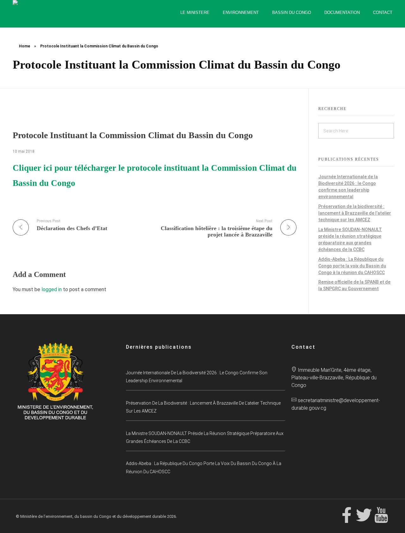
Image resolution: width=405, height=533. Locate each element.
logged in (52, 289)
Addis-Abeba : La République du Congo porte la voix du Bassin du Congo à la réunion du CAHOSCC (352, 266)
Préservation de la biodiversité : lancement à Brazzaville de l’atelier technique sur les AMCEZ (354, 213)
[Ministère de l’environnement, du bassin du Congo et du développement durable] (70, 14)
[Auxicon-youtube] (381, 515)
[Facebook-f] (346, 515)
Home (24, 46)
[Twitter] (364, 515)
